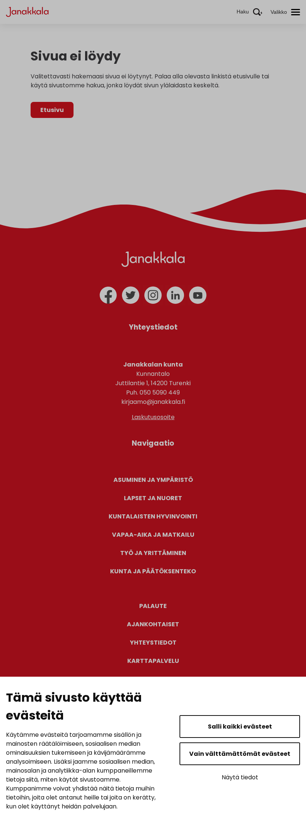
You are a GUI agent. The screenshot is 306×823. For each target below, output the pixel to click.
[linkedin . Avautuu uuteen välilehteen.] (175, 295)
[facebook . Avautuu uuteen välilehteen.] (108, 295)
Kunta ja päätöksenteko (153, 571)
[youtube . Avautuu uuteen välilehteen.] (197, 295)
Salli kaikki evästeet (240, 726)
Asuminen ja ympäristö (153, 480)
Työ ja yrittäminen (153, 553)
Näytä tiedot (240, 777)
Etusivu (52, 110)
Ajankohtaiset (153, 624)
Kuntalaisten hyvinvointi (153, 516)
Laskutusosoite (153, 417)
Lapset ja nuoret (153, 498)
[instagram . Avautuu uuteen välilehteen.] (153, 295)
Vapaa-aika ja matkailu (153, 534)
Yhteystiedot (153, 642)
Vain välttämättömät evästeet (239, 753)
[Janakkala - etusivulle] (27, 11)
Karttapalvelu (153, 661)
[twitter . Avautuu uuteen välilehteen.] (130, 295)
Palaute (153, 606)
